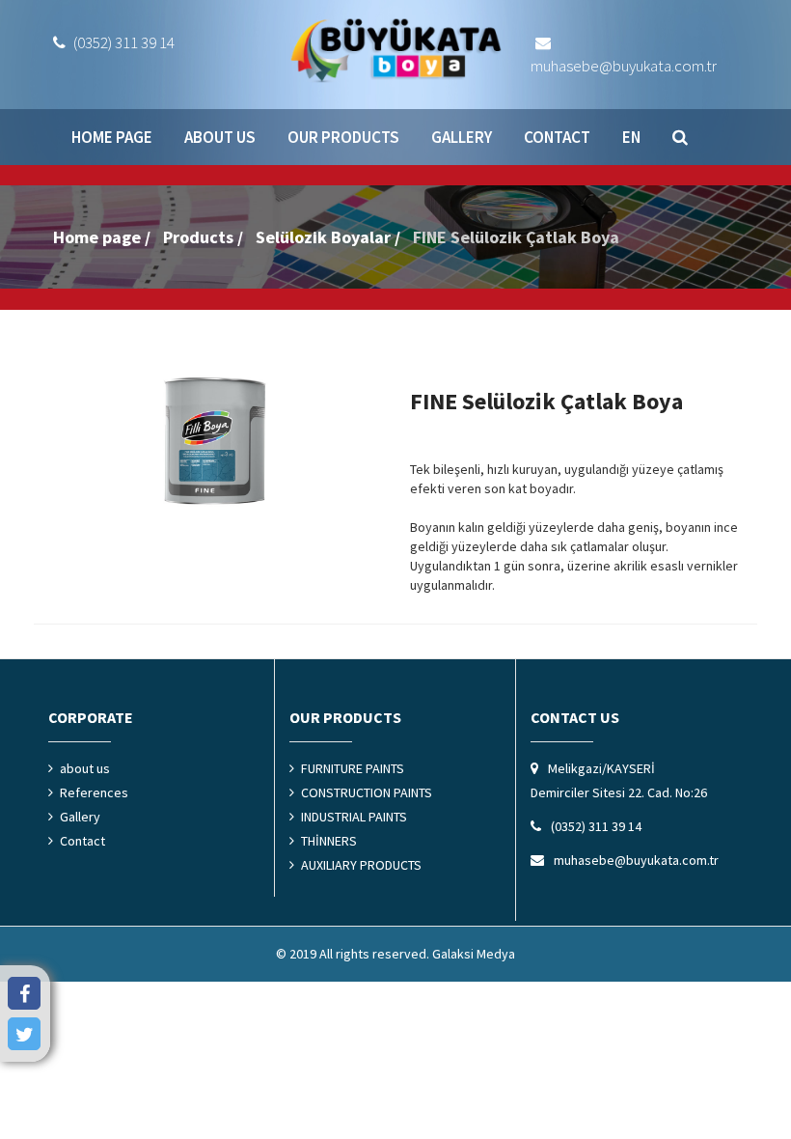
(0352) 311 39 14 (122, 42)
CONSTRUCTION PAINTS (366, 792)
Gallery (461, 137)
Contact (557, 137)
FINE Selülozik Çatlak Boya (516, 237)
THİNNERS (329, 840)
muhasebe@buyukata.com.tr (624, 65)
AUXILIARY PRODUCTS (361, 865)
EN (631, 137)
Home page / (101, 237)
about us (220, 137)
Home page (111, 137)
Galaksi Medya (473, 953)
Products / (203, 237)
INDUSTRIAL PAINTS (354, 816)
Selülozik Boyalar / (328, 237)
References (94, 792)
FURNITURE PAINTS (352, 768)
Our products (343, 137)
